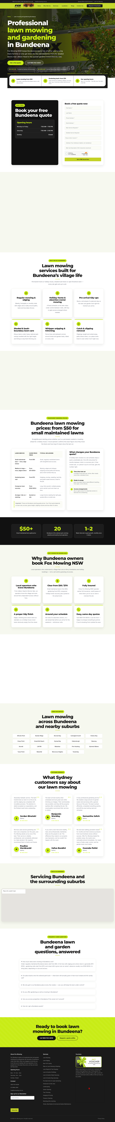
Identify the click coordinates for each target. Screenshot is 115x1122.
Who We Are (47, 6)
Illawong (93, 741)
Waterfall (39, 752)
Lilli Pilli (39, 746)
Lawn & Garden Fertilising (49, 1072)
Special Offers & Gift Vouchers (85, 1)
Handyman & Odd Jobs (49, 1083)
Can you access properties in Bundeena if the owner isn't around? (43, 999)
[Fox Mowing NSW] (23, 5)
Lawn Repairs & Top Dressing (50, 1069)
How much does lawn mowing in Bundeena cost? (38, 961)
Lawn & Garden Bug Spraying (50, 1078)
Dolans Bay (94, 736)
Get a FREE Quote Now (83, 159)
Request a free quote (18, 694)
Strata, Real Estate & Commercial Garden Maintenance (57, 1104)
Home (39, 6)
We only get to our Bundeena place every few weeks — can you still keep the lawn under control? (53, 985)
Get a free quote (15, 63)
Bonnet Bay (57, 736)
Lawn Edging (46, 1060)
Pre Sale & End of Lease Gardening (52, 1080)
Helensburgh (76, 741)
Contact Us (80, 6)
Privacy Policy (101, 1118)
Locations (64, 6)
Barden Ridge (39, 736)
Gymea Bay (57, 741)
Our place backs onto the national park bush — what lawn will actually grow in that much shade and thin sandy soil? (57, 977)
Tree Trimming (46, 1092)
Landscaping (46, 1086)
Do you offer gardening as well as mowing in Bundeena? (40, 992)
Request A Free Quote (95, 5)
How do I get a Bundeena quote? (33, 1006)
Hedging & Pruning (48, 1095)
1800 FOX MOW (15, 1084)
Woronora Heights (57, 752)
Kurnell (21, 746)
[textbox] (83, 138)
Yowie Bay (76, 752)
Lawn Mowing (46, 1057)
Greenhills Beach (39, 741)
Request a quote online (67, 1038)
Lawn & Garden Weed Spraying (51, 1075)
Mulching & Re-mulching (49, 1101)
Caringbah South (76, 736)
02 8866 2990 (14, 1087)
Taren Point (21, 752)
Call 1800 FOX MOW (34, 63)
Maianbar (57, 746)
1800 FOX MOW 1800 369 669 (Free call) (22, 1)
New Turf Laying (47, 1063)
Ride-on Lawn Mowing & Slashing (51, 1066)
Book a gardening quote (18, 401)
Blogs (72, 6)
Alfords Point (21, 736)
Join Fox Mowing (98, 1)
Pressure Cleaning (47, 1098)
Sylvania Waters (94, 746)
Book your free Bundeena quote (75, 243)
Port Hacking (76, 746)
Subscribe (14, 1110)
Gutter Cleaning (47, 1089)
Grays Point (21, 741)
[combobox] (83, 138)
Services (55, 6)
